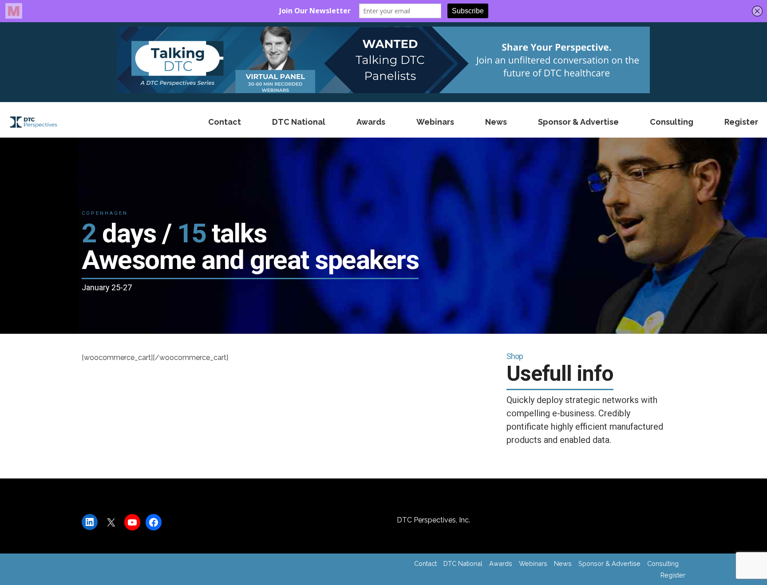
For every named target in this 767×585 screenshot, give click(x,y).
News (496, 121)
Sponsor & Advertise (578, 121)
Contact (224, 121)
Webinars (435, 121)
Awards (370, 121)
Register (741, 121)
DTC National (298, 121)
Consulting (671, 121)
